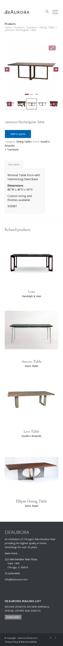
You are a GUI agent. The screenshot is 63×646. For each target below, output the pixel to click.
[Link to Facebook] (55, 637)
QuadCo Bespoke (31, 436)
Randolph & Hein (31, 296)
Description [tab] (14, 164)
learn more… (12, 553)
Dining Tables (24, 141)
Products (10, 23)
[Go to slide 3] (36, 94)
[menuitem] (45, 12)
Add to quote (17, 134)
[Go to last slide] (7, 69)
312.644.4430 (31, 2)
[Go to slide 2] (31, 94)
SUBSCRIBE (13, 617)
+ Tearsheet (12, 149)
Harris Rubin (31, 366)
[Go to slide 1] (27, 94)
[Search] (45, 12)
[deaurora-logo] (26, 12)
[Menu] (53, 12)
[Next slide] (56, 69)
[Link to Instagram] (50, 637)
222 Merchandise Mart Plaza (21, 559)
